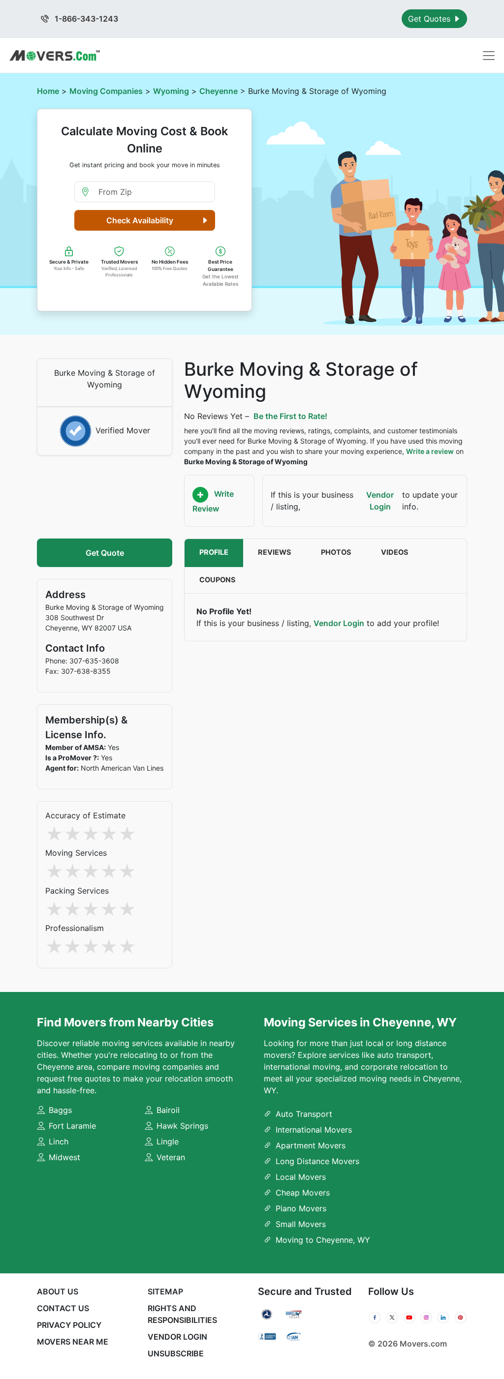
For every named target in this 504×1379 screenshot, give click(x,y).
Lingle (168, 1141)
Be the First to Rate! (290, 416)
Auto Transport (304, 1114)
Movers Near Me (72, 1342)
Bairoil (168, 1110)
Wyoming (171, 91)
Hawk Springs (182, 1126)
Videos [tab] (395, 552)
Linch (58, 1141)
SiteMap (165, 1291)
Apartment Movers (311, 1145)
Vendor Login (380, 500)
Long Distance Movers (317, 1161)
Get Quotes (430, 19)
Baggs (60, 1110)
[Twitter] (392, 1317)
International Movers (314, 1130)
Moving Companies (106, 91)
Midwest (64, 1157)
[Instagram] (426, 1317)
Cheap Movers (303, 1193)
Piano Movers (301, 1208)
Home (48, 91)
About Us (57, 1291)
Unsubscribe (176, 1353)
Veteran (171, 1157)
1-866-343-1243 (85, 19)
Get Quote (105, 553)
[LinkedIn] (443, 1317)
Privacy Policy (69, 1325)
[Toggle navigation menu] (488, 55)
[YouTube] (409, 1317)
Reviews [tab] (274, 552)
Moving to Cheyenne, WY (323, 1240)
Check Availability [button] (139, 220)
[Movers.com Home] (54, 55)
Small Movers (301, 1224)
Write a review (430, 451)
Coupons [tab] (217, 579)
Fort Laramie (72, 1126)
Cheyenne (218, 91)
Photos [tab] (336, 552)
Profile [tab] (213, 552)
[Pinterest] (460, 1317)
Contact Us (63, 1308)
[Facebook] (374, 1317)
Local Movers (301, 1177)
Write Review (213, 501)
